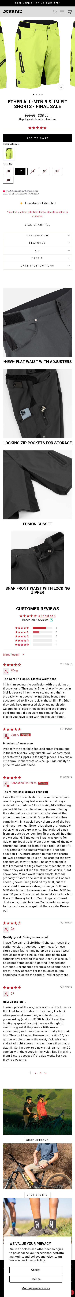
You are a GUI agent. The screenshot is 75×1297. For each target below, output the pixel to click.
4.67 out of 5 (46, 616)
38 (57, 171)
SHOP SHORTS (37, 1195)
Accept (35, 1270)
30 (8, 171)
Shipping (23, 119)
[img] (12, 664)
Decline (36, 1279)
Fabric (37, 258)
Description (37, 235)
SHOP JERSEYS (37, 1140)
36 (44, 171)
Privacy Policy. (35, 1260)
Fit (37, 250)
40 (8, 180)
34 (32, 171)
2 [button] (35, 1073)
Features (37, 243)
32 (20, 171)
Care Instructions (38, 265)
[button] (37, 127)
